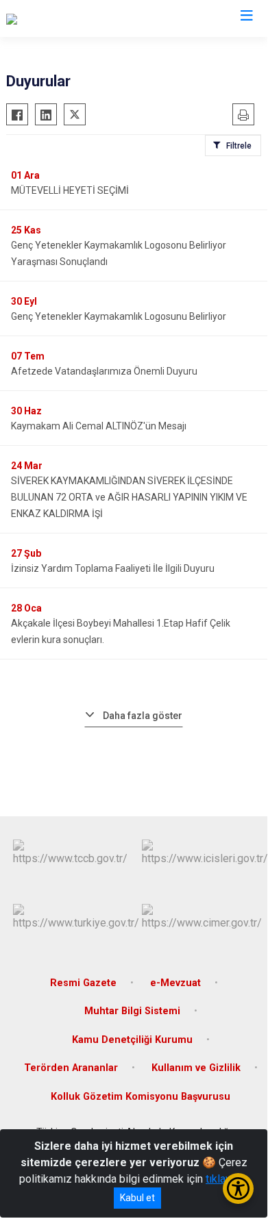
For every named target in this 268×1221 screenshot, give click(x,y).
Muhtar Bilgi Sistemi (132, 1011)
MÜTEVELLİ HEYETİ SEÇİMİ (70, 190)
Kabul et (137, 1197)
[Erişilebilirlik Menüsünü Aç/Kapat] (238, 1188)
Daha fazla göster (142, 715)
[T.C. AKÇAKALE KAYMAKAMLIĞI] (83, 18)
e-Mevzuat (175, 983)
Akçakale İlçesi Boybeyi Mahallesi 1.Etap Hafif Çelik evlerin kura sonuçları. (120, 631)
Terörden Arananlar (71, 1068)
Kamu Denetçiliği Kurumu (132, 1040)
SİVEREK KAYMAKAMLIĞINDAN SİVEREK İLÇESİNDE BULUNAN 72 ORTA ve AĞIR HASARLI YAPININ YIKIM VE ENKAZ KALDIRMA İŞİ (129, 497)
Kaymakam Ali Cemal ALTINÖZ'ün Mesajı (98, 425)
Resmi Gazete (83, 983)
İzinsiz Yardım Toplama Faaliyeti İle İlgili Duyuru (113, 568)
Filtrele (239, 146)
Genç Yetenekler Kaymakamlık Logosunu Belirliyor (118, 316)
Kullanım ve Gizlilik (196, 1068)
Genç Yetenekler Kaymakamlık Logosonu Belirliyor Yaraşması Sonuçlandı (118, 253)
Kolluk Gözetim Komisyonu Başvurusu (140, 1097)
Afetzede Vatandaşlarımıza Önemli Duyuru (104, 371)
